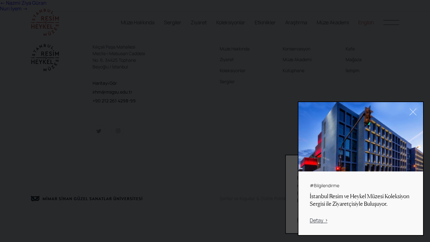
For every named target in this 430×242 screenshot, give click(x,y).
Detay (316, 220)
